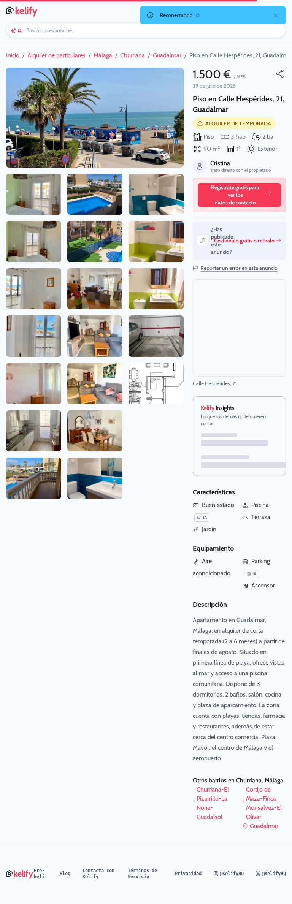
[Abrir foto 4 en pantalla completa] (33, 289)
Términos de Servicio (142, 873)
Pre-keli (39, 873)
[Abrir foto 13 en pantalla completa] (94, 383)
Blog (65, 873)
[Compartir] (280, 74)
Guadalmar (264, 826)
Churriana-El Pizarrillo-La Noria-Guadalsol (213, 803)
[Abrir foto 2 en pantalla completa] (33, 194)
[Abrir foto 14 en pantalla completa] (94, 431)
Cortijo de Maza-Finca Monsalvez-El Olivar (264, 803)
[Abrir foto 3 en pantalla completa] (33, 241)
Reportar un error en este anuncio (239, 267)
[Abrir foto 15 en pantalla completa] (94, 478)
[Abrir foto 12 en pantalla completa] (94, 336)
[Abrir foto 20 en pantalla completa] (156, 383)
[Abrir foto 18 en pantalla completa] (156, 289)
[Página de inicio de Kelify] (22, 11)
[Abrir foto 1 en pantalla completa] (95, 118)
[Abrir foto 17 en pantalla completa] (156, 241)
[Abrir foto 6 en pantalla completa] (33, 383)
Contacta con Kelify (98, 873)
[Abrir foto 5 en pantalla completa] (33, 336)
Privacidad (188, 873)
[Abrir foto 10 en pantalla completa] (94, 241)
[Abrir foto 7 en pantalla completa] (33, 431)
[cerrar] (275, 15)
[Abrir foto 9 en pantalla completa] (94, 194)
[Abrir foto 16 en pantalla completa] (156, 194)
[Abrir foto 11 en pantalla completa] (94, 289)
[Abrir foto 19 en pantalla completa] (156, 336)
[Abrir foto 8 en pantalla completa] (33, 478)
